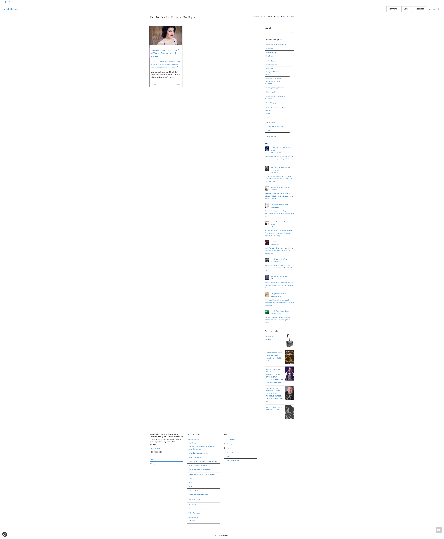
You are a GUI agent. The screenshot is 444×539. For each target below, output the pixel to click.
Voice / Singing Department (275, 103)
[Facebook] (5, 2)
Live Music (269, 48)
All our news (171, 62)
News (228, 456)
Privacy (152, 464)
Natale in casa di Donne (157, 67)
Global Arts (269, 68)
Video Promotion (271, 136)
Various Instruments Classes (275, 126)
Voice (268, 130)
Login (406, 9)
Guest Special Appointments (275, 88)
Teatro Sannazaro (170, 67)
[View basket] (430, 9)
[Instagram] (9, 2)
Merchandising (271, 52)
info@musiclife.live (288, 16)
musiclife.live (10, 9)
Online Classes (271, 61)
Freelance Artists (271, 64)
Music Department (272, 92)
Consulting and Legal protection (276, 44)
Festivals (230, 452)
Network (393, 9)
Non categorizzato (233, 460)
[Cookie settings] (4, 534)
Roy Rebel (269, 56)
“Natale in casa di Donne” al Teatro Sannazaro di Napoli (165, 53)
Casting (229, 444)
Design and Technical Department (199, 469)
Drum (268, 114)
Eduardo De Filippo (156, 64)
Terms (152, 459)
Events (178, 62)
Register (420, 9)
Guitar (268, 118)
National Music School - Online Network (201, 474)
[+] (166, 35)
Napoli (176, 64)
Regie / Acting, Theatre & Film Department (202, 461)
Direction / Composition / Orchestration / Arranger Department (273, 81)
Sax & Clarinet (270, 122)
